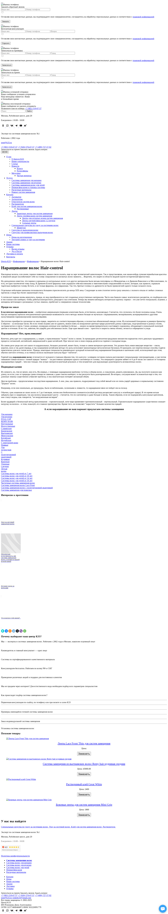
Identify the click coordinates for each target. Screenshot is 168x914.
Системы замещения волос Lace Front (18, 485)
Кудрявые (5, 459)
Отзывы (10, 247)
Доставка (10, 886)
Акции (9, 242)
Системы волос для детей (17, 867)
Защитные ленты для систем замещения (34, 213)
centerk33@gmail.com (21, 898)
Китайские (6, 438)
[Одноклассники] (10, 631)
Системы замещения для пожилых (16, 490)
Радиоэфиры (22, 171)
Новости (15, 166)
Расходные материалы (21, 190)
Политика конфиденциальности (15, 856)
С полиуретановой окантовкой (8, 454)
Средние (5, 466)
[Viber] (21, 631)
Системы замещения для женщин (26, 180)
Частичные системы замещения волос (18, 483)
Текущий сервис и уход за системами (28, 239)
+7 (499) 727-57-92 (43, 147)
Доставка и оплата (14, 254)
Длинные (5, 464)
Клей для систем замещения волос (27, 206)
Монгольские (7, 435)
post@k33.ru (6, 142)
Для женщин (6, 414)
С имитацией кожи (9, 443)
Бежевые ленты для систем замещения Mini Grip (84, 804)
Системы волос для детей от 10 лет (16, 476)
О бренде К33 (18, 159)
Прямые (4, 445)
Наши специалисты (20, 161)
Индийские (6, 440)
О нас (8, 157)
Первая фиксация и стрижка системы (28, 187)
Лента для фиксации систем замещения (34, 216)
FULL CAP (6, 419)
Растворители (18, 204)
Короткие (5, 462)
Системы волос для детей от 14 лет (16, 478)
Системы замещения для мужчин (26, 183)
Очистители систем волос (23, 202)
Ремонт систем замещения (23, 192)
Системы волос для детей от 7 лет (16, 473)
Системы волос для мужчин (18, 865)
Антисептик (17, 199)
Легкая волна (4, 470)
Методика (16, 173)
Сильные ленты (29, 223)
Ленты (14, 211)
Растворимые (23, 209)
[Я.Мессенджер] (2, 631)
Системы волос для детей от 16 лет (16, 481)
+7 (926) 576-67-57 (26, 147)
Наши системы (13, 244)
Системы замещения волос (19, 860)
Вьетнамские (7, 433)
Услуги (9, 178)
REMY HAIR (7, 421)
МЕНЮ (5, 152)
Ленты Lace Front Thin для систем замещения (84, 743)
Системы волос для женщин (19, 863)
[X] (17, 631)
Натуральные (7, 424)
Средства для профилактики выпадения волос (32, 232)
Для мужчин (6, 417)
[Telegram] (13, 631)
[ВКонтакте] (6, 631)
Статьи (15, 164)
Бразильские (6, 431)
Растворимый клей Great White (84, 784)
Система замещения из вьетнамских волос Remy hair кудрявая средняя (84, 763)
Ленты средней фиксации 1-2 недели (38, 220)
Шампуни (21, 228)
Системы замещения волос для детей (28, 185)
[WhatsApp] (24, 631)
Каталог (10, 194)
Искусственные (8, 426)
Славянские (6, 428)
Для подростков (6, 448)
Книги (20, 168)
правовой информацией (143, 17)
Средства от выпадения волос (25, 230)
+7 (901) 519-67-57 (33, 108)
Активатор (16, 197)
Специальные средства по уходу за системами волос (35, 225)
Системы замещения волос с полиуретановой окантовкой (27, 488)
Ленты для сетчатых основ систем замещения (42, 218)
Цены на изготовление (22, 237)
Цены (8, 235)
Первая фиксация (14, 870)
